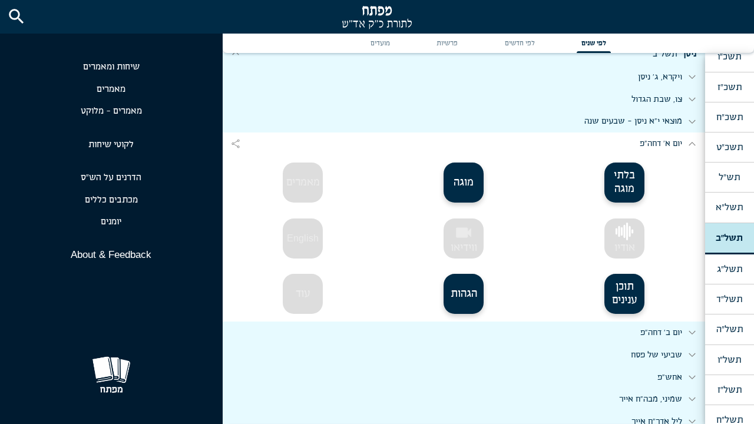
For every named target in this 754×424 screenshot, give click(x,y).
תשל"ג (729, 269)
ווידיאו (464, 238)
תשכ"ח (729, 117)
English (303, 238)
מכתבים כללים (111, 200)
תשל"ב (729, 238)
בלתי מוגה (624, 182)
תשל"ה (729, 329)
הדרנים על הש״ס (111, 177)
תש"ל (729, 177)
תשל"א (729, 207)
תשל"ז (729, 390)
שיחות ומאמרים (111, 66)
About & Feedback (111, 254)
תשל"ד (729, 299)
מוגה (464, 182)
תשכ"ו (729, 56)
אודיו (624, 247)
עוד (303, 293)
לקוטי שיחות (111, 144)
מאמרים (111, 89)
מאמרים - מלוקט (111, 111)
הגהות (464, 293)
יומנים (111, 221)
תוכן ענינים (624, 293)
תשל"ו (729, 360)
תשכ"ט (729, 147)
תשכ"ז (729, 87)
